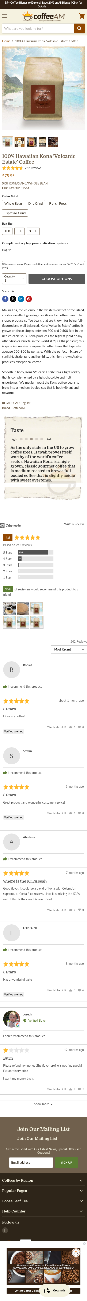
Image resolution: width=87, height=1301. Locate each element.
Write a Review (74, 524)
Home (6, 41)
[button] (21, 168)
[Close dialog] (84, 1243)
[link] (43, 1266)
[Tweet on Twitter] (13, 299)
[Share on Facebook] (5, 299)
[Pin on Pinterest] (29, 299)
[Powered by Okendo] (10, 525)
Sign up (66, 1162)
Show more (41, 1104)
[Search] (79, 28)
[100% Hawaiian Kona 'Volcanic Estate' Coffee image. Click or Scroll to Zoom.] (43, 90)
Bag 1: (6, 250)
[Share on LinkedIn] (21, 299)
